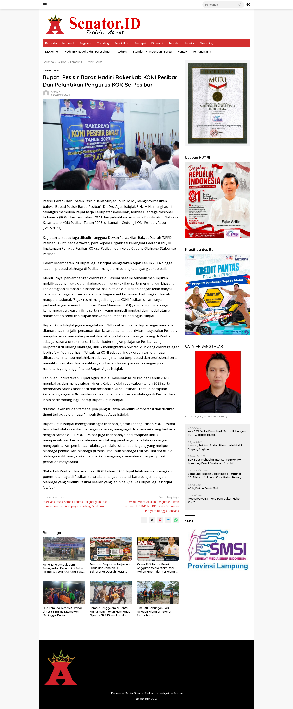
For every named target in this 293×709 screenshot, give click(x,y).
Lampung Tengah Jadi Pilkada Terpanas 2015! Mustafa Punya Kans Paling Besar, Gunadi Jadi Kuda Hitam (215, 475)
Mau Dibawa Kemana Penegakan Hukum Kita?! (215, 500)
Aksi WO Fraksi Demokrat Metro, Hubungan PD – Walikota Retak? (217, 433)
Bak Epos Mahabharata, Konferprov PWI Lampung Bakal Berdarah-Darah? (215, 461)
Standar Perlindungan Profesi (152, 51)
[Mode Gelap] (248, 4)
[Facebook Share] (144, 520)
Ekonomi (157, 43)
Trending (103, 43)
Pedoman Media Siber (125, 693)
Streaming (206, 43)
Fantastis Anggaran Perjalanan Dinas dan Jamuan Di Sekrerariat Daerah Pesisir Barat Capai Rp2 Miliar (110, 568)
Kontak (182, 51)
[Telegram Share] (168, 520)
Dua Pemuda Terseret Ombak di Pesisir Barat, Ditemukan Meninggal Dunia (63, 611)
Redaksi (122, 51)
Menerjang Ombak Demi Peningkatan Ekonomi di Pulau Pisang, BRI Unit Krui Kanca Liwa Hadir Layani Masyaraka (64, 568)
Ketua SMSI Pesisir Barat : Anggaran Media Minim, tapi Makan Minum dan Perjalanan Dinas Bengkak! (156, 568)
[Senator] (94, 24)
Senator (55, 92)
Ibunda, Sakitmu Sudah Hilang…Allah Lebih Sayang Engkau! (215, 447)
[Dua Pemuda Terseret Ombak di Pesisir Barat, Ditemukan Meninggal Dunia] (64, 592)
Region (84, 43)
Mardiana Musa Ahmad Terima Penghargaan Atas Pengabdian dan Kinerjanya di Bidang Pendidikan (75, 501)
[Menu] (45, 4)
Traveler (174, 43)
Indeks (189, 43)
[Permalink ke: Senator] (46, 93)
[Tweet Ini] (152, 520)
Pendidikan (122, 43)
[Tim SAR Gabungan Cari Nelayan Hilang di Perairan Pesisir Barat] (158, 592)
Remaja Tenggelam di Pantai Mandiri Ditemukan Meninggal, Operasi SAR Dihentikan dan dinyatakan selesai (110, 611)
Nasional (68, 43)
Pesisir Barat (51, 70)
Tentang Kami (202, 51)
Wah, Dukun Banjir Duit (203, 488)
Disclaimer (52, 51)
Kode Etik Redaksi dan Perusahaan (88, 51)
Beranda (51, 43)
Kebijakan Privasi (171, 693)
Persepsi (140, 43)
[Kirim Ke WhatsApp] (176, 520)
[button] (240, 4)
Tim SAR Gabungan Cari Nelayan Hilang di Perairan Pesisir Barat (154, 611)
